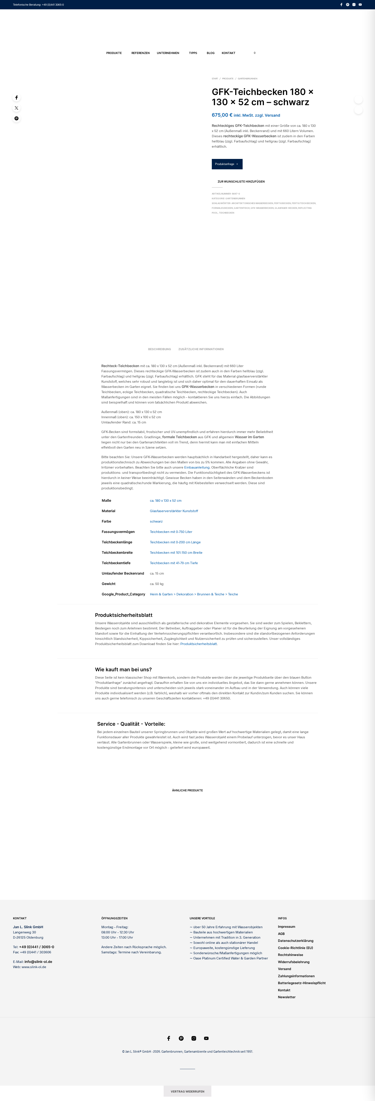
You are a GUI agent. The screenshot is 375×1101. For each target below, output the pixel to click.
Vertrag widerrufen (187, 1091)
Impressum (286, 927)
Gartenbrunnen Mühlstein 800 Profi (146, 879)
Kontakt (228, 53)
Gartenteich (242, 208)
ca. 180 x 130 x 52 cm (165, 500)
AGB (281, 934)
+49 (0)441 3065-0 (53, 4)
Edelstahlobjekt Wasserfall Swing (211, 879)
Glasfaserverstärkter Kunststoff (174, 511)
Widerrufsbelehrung (293, 962)
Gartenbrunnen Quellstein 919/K (78, 879)
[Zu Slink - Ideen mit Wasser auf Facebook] (341, 4)
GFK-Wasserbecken (262, 208)
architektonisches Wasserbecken (252, 203)
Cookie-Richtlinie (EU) (295, 948)
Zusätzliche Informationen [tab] (201, 349)
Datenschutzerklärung (295, 941)
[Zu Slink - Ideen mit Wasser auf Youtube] (360, 4)
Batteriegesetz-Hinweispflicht (302, 983)
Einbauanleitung (197, 467)
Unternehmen (168, 53)
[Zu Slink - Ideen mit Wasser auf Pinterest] (347, 4)
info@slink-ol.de (38, 961)
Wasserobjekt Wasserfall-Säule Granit (281, 879)
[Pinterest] (16, 118)
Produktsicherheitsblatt (198, 644)
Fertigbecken (282, 203)
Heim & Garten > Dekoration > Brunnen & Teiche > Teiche (194, 594)
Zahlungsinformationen (296, 976)
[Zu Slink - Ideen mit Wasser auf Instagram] (354, 4)
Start (215, 79)
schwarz (156, 521)
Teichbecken (226, 212)
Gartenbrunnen (247, 79)
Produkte (114, 53)
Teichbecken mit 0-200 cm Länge (175, 542)
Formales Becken (222, 208)
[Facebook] (16, 97)
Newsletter (287, 997)
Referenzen (141, 53)
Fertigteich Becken (304, 203)
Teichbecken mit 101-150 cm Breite (176, 552)
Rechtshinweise (290, 955)
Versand (284, 969)
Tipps (193, 53)
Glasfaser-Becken (286, 208)
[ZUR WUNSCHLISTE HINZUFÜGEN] (87, 867)
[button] (252, 53)
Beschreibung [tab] (159, 349)
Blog (211, 53)
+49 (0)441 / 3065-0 (36, 947)
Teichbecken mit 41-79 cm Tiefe (174, 563)
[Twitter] (16, 108)
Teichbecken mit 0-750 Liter (171, 531)
